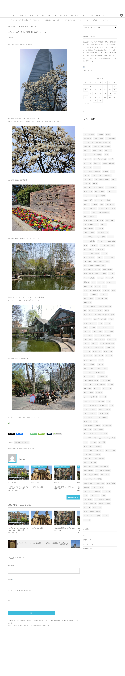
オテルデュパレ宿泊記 (104, 503)
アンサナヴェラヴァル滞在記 (102, 335)
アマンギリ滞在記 (88, 228)
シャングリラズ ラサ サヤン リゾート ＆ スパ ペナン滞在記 (99, 438)
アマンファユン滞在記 (90, 208)
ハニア (86, 294)
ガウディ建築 (87, 388)
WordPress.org (87, 548)
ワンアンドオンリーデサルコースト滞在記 (95, 274)
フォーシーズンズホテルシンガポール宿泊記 (95, 434)
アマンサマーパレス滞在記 (107, 245)
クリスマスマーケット (90, 323)
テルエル (103, 224)
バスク (111, 405)
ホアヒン (111, 319)
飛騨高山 (86, 282)
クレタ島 (110, 384)
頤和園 (108, 134)
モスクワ (86, 204)
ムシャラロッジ (105, 475)
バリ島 (86, 442)
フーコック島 (87, 261)
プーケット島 (87, 167)
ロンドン (105, 516)
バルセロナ (97, 167)
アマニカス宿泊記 (97, 150)
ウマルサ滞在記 (110, 204)
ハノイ (86, 495)
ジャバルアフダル (99, 339)
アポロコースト (94, 495)
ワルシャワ (101, 282)
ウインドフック (88, 179)
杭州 (101, 204)
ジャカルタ (87, 183)
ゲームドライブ (97, 507)
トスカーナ (87, 150)
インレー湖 (87, 146)
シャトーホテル (88, 499)
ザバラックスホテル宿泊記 (91, 380)
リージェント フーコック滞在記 (107, 208)
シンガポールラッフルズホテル (92, 425)
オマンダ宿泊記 (111, 483)
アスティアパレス (111, 187)
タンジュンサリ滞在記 (104, 409)
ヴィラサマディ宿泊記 (90, 413)
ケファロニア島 (111, 339)
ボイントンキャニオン (90, 360)
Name (10, 579)
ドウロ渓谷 (106, 290)
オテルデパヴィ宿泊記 (90, 409)
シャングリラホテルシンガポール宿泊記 (94, 237)
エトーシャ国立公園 (89, 364)
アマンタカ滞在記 (99, 192)
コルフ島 (86, 175)
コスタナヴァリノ (109, 257)
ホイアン (111, 274)
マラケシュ (97, 388)
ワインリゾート (88, 192)
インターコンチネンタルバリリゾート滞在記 (95, 417)
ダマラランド (103, 294)
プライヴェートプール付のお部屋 (100, 212)
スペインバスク (100, 249)
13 (115, 90)
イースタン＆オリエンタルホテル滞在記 (94, 265)
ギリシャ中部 (87, 302)
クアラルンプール (105, 380)
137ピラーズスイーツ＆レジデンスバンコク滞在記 (97, 306)
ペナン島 (101, 360)
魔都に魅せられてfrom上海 (28, 26)
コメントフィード (88, 544)
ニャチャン (93, 442)
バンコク (99, 257)
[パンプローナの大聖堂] (41, 473)
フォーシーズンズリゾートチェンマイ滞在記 (95, 368)
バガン (108, 401)
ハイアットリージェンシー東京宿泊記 (94, 372)
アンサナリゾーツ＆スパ (95, 310)
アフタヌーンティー (89, 257)
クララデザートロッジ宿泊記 (91, 253)
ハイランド (87, 352)
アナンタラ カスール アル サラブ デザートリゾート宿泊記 (99, 315)
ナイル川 (97, 286)
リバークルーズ (107, 388)
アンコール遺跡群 (88, 393)
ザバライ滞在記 (88, 339)
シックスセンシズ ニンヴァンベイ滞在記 (94, 196)
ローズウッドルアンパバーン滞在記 (93, 347)
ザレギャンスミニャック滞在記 (92, 454)
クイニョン (94, 204)
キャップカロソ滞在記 (100, 159)
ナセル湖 (92, 327)
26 (110, 97)
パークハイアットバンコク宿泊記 (93, 479)
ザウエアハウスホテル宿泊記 (102, 200)
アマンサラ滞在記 (111, 138)
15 (90, 93)
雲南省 (107, 310)
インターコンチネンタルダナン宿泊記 (94, 401)
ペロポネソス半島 (98, 429)
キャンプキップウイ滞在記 (103, 470)
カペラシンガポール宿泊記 (107, 343)
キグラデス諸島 (107, 425)
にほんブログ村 (87, 70)
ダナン (93, 282)
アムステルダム (108, 352)
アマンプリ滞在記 (97, 331)
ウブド (112, 171)
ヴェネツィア (93, 245)
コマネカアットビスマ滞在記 (102, 499)
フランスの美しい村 (102, 233)
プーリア (86, 343)
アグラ (106, 155)
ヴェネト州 (103, 397)
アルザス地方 (93, 294)
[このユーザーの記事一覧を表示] (12, 458)
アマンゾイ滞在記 (88, 298)
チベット (110, 237)
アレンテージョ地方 (89, 376)
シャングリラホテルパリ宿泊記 (92, 171)
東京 (85, 310)
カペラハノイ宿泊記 (89, 241)
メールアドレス (13, 590)
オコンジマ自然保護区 (108, 163)
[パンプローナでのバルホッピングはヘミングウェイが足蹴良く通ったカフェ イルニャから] (18, 473)
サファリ (86, 212)
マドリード (99, 393)
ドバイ (104, 286)
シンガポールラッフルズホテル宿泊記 (94, 483)
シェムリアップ (110, 347)
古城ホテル (97, 163)
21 (85, 97)
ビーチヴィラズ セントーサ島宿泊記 (101, 175)
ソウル (86, 245)
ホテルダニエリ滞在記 (100, 319)
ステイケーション (110, 450)
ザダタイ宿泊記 (109, 331)
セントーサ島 (106, 491)
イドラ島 (107, 323)
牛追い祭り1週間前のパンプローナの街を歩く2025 (64, 487)
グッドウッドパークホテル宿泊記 (106, 241)
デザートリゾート (88, 249)
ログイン (85, 535)
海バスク (105, 171)
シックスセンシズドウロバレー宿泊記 (94, 458)
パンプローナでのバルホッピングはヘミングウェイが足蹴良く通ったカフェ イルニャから (18, 488)
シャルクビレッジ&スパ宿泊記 (92, 290)
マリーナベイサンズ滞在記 (91, 475)
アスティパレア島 (102, 376)
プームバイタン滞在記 (97, 487)
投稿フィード (87, 540)
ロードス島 (87, 520)
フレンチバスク (88, 286)
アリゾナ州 (100, 134)
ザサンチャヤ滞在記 (89, 233)
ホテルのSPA (87, 138)
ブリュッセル (87, 429)
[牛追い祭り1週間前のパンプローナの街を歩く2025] (64, 473)
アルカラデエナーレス (90, 216)
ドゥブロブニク (88, 356)
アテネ (100, 323)
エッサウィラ (87, 163)
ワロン (113, 290)
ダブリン (104, 253)
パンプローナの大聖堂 (37, 487)
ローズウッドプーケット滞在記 (92, 516)
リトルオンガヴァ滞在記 (90, 397)
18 (105, 93)
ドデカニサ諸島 (88, 200)
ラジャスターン (110, 220)
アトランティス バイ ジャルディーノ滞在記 (95, 405)
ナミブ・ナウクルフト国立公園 (92, 511)
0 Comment (10, 37)
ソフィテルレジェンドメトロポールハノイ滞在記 (97, 142)
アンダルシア (87, 421)
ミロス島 (86, 487)
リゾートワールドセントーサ (105, 327)
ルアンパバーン (111, 192)
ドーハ (114, 179)
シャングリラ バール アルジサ (92, 269)
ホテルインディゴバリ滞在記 (101, 261)
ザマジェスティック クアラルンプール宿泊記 (96, 466)
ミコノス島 (100, 364)
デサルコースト (97, 352)
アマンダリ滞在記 (88, 470)
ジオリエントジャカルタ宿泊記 (92, 491)
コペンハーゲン (111, 282)
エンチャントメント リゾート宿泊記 (93, 220)
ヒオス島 (95, 183)
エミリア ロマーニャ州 (90, 462)
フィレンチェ (87, 319)
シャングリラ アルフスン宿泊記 (92, 446)
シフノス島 (87, 507)
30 (95, 100)
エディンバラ (87, 159)
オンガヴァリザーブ (101, 298)
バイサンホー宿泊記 (89, 134)
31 (100, 100)
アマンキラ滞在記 (103, 413)
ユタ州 (103, 495)
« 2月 (84, 104)
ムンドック (100, 278)
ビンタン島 (109, 356)
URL (9, 601)
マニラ (95, 421)
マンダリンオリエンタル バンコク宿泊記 (94, 384)
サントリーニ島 (99, 356)
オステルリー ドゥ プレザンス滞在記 (93, 187)
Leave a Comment (23, 448)
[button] (121, 15)
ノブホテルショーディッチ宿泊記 (93, 155)
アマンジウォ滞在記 (89, 278)
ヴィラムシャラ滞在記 (90, 503)
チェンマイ (94, 343)
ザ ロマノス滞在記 (107, 269)
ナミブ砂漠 (102, 442)
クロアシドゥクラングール (102, 179)
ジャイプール (99, 228)
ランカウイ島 (109, 278)
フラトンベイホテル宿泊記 (91, 224)
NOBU (85, 327)
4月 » (88, 104)
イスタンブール (88, 335)
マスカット (108, 150)
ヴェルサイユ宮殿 (98, 138)
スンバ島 (111, 159)
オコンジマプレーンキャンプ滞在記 (93, 450)
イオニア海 (87, 331)
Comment (11, 565)
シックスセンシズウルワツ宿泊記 (101, 146)
